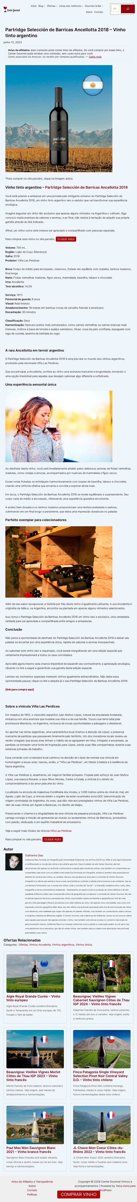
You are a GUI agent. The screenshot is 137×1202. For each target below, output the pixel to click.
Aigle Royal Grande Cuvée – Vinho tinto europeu (33, 998)
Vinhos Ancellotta (40, 944)
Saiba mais (95, 56)
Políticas (32, 1194)
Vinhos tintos (84, 944)
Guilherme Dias (34, 855)
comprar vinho (79, 1194)
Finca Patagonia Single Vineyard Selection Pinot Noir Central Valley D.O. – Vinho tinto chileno (100, 1076)
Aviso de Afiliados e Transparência (32, 1181)
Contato (32, 1190)
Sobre (32, 1186)
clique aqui (66, 239)
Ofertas (23, 944)
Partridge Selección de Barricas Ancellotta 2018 (86, 187)
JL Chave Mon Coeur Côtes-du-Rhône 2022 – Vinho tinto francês (99, 1150)
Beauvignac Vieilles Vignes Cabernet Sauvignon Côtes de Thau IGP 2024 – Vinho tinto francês (101, 1000)
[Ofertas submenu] (56, 6)
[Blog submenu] (44, 6)
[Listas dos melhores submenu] (82, 6)
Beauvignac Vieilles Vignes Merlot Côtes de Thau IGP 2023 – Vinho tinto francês (33, 1076)
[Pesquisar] (128, 9)
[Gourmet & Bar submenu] (102, 6)
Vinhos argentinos (63, 944)
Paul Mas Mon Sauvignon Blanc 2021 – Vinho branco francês (31, 1150)
